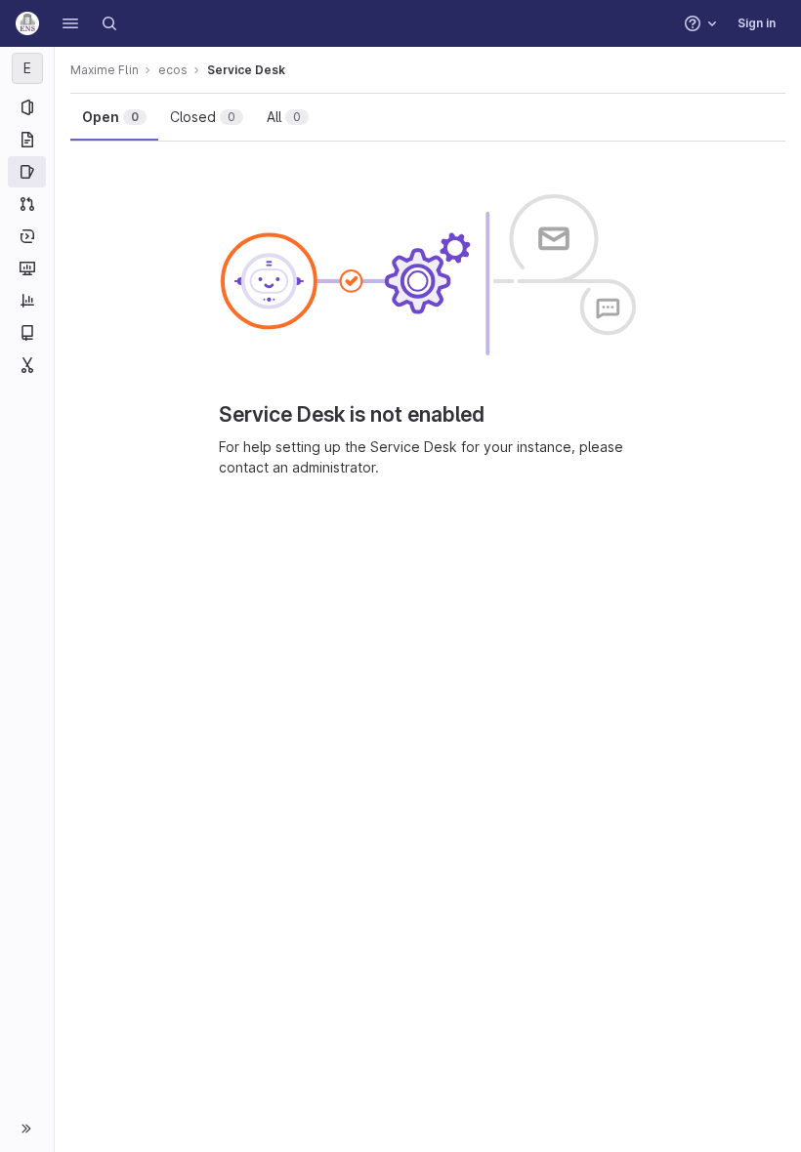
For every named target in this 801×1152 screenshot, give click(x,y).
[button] (70, 23)
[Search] (109, 23)
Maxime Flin (104, 69)
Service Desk (246, 69)
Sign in (757, 23)
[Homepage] (27, 23)
